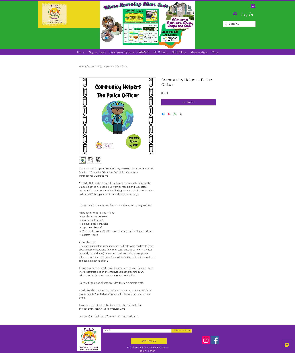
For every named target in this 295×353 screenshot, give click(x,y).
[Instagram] (206, 340)
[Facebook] (215, 340)
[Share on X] (181, 114)
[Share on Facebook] (163, 114)
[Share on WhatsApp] (175, 114)
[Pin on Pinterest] (169, 114)
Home (82, 66)
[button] (253, 5)
